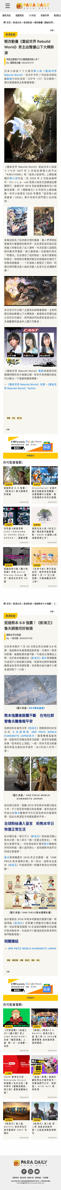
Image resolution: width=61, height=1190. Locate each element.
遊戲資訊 (20, 15)
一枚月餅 (14, 638)
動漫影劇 (28, 22)
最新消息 (6, 15)
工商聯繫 (45, 1178)
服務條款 (16, 1178)
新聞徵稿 (38, 1178)
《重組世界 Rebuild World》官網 (26, 384)
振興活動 (15, 960)
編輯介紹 (30, 1178)
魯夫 (44, 657)
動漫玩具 (17, 22)
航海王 (35, 657)
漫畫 (21, 960)
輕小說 (38, 71)
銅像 (33, 960)
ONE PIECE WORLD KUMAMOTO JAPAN (32, 948)
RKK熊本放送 (36, 708)
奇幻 (13, 418)
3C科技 (32, 15)
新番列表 (45, 15)
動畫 (9, 78)
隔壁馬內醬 (15, 62)
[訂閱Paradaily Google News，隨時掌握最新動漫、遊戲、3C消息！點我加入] (30, 450)
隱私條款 (23, 1178)
